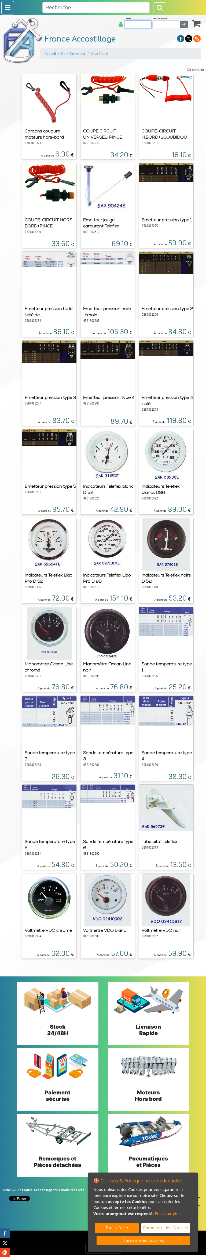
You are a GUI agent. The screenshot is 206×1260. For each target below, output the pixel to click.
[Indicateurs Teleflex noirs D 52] (166, 544)
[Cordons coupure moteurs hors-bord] (49, 100)
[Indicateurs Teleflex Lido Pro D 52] (49, 544)
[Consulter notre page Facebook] (181, 38)
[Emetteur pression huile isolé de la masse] (49, 259)
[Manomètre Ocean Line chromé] (49, 633)
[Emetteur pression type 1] (166, 171)
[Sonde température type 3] (107, 709)
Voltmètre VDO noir (161, 930)
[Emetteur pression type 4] (107, 349)
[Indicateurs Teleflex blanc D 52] (107, 455)
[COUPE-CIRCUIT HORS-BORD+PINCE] (49, 182)
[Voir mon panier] (196, 23)
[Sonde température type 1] (166, 621)
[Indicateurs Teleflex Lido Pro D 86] (108, 544)
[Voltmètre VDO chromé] (49, 897)
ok (184, 24)
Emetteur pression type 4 (108, 397)
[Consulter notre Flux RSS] (197, 38)
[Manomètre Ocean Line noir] (107, 633)
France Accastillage (80, 39)
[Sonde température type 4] (166, 710)
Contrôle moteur (73, 54)
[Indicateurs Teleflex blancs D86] (166, 455)
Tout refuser (116, 1227)
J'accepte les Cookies (143, 1240)
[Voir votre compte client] (121, 24)
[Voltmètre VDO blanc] (107, 899)
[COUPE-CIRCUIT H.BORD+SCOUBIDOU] (166, 88)
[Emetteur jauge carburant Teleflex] (107, 186)
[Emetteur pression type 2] (166, 262)
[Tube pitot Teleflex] (166, 807)
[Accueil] (23, 40)
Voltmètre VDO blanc (104, 930)
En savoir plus (168, 1213)
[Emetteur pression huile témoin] (107, 258)
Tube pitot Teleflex (159, 841)
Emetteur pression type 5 (50, 486)
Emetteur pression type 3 (50, 397)
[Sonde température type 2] (49, 710)
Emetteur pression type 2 (167, 308)
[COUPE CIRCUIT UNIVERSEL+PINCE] (107, 89)
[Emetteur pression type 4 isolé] (166, 347)
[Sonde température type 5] (49, 796)
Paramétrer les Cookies (165, 1227)
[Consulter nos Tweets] (188, 38)
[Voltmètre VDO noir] (166, 899)
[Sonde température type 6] (107, 793)
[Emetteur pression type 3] (49, 351)
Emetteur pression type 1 (167, 220)
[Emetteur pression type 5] (49, 437)
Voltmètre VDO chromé (48, 930)
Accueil (50, 54)
